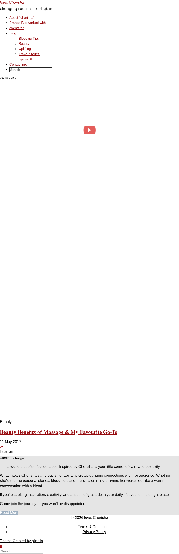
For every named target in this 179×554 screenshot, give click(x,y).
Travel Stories (29, 54)
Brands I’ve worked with (27, 23)
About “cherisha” (21, 18)
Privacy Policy (94, 532)
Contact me (18, 64)
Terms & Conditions (94, 527)
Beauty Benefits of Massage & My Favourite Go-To (58, 432)
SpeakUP (26, 59)
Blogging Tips (29, 38)
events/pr (16, 28)
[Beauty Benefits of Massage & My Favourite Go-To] (89, 299)
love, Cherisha (12, 2)
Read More (9, 513)
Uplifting (25, 49)
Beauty (24, 44)
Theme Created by (21, 541)
